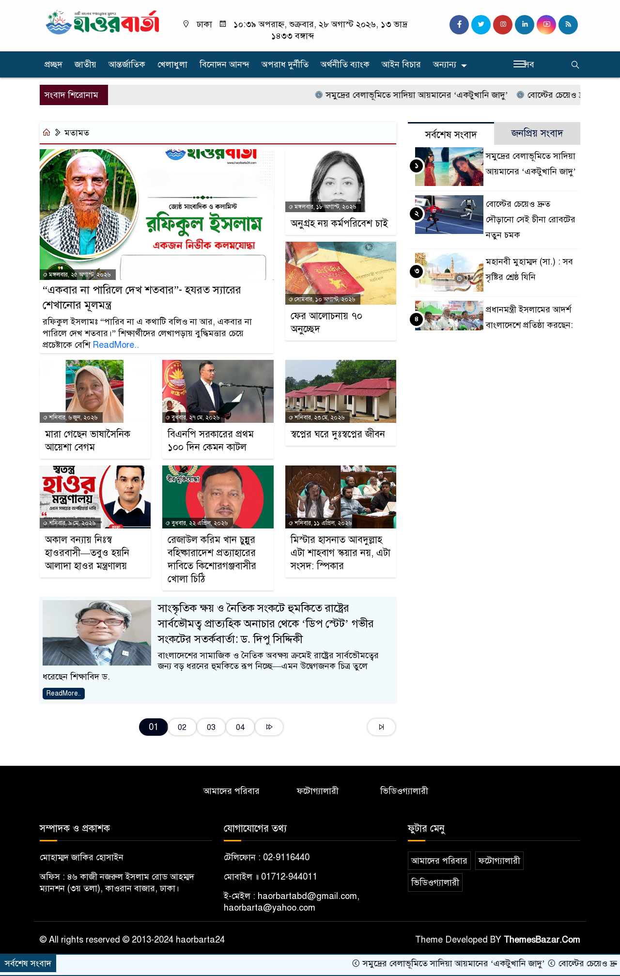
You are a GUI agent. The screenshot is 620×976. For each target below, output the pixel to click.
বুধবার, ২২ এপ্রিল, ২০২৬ (199, 523)
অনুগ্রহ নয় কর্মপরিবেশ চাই (339, 223)
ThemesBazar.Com (542, 939)
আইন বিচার (401, 64)
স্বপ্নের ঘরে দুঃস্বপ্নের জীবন (338, 434)
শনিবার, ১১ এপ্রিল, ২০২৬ (322, 523)
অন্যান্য (444, 64)
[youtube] (546, 24)
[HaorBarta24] (103, 21)
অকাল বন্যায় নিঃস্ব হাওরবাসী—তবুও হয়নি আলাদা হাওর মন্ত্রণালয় (87, 553)
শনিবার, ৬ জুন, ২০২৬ (72, 417)
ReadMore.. (116, 345)
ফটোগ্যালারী (318, 791)
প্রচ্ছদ (53, 64)
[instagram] (502, 24)
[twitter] (481, 24)
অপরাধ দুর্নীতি (285, 64)
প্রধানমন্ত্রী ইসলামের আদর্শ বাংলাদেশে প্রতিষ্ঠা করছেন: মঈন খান (529, 325)
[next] (269, 727)
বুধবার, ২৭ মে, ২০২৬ (194, 417)
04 (240, 727)
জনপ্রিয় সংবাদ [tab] (537, 133)
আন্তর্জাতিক (126, 64)
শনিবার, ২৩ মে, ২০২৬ (318, 417)
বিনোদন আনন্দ (224, 64)
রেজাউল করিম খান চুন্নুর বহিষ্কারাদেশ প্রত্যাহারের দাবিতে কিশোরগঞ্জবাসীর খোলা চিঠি (212, 559)
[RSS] (568, 24)
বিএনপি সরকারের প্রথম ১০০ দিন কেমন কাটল (211, 440)
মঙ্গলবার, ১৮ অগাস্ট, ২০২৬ (324, 206)
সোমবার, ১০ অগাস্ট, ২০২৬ (324, 299)
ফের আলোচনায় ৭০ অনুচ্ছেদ (326, 322)
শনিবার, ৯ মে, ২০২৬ (71, 523)
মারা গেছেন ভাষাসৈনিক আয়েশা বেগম (87, 440)
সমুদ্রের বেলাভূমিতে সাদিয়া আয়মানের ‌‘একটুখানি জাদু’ (389, 95)
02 (182, 727)
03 (211, 727)
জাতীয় (85, 64)
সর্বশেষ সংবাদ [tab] (451, 135)
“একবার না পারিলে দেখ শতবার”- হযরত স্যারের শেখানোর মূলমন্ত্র (142, 297)
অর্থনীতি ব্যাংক (345, 64)
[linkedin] (524, 24)
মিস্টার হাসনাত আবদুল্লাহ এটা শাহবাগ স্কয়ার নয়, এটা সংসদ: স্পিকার (340, 553)
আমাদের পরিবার (231, 791)
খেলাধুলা (172, 64)
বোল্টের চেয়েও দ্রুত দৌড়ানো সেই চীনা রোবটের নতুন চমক (530, 219)
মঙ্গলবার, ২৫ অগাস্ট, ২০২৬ (78, 274)
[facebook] (459, 24)
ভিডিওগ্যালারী (404, 791)
